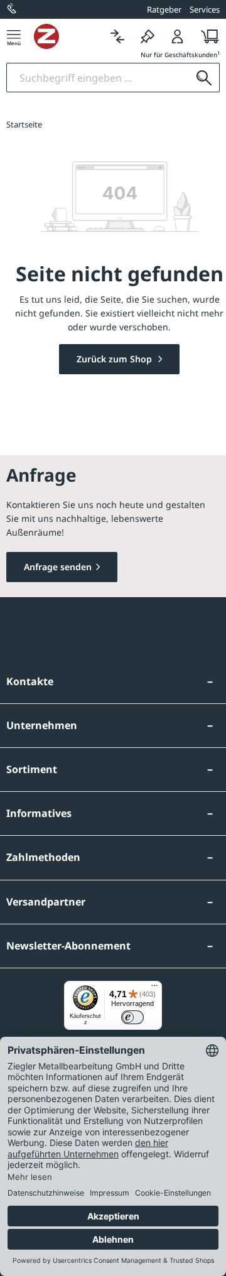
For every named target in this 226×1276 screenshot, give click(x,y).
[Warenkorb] (206, 36)
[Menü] (13, 36)
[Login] (178, 36)
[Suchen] (204, 77)
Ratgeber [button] (164, 9)
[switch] (132, 1017)
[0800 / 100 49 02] (12, 9)
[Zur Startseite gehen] (68, 36)
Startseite (24, 124)
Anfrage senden (58, 567)
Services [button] (205, 9)
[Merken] (147, 36)
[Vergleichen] (117, 36)
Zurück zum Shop (115, 359)
